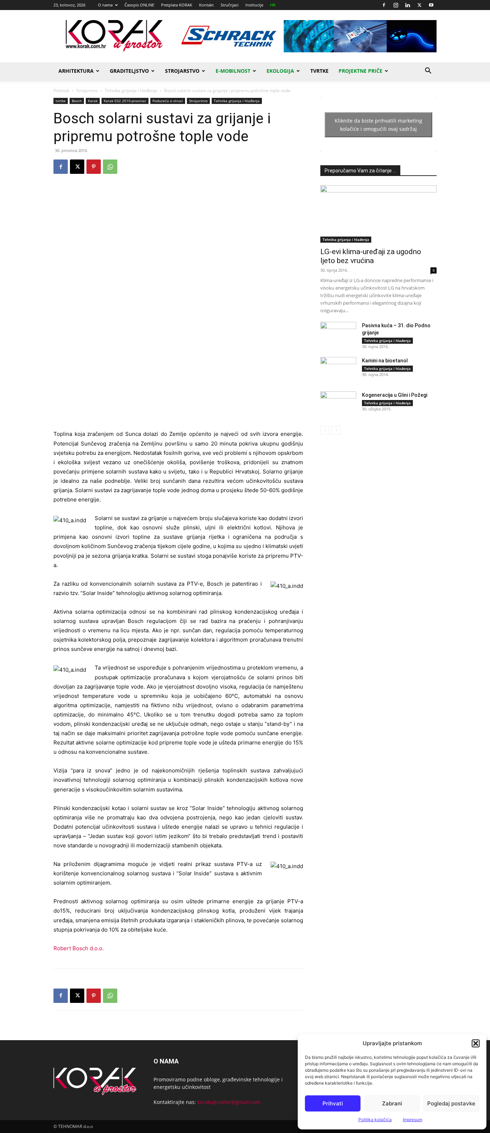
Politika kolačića (375, 1119)
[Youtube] (431, 5)
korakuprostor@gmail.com (228, 1102)
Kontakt (206, 5)
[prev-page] (324, 430)
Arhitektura (76, 70)
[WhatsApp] (110, 167)
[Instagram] (395, 5)
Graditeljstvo (129, 70)
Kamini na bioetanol (385, 360)
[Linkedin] (407, 5)
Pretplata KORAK (176, 5)
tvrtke (61, 100)
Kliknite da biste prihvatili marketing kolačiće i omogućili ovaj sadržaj (378, 124)
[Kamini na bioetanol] (338, 369)
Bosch (77, 100)
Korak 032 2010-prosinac (125, 100)
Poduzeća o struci (167, 100)
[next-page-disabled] (336, 430)
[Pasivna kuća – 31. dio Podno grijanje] (338, 334)
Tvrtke (319, 70)
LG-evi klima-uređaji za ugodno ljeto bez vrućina (370, 256)
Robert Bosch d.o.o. (78, 948)
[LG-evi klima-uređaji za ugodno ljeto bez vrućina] (378, 214)
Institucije (254, 5)
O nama (105, 5)
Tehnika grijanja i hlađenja (131, 90)
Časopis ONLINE (139, 5)
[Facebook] (383, 5)
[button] (475, 1043)
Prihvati (332, 1103)
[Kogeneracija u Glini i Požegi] (338, 403)
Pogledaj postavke (451, 1103)
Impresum (412, 1119)
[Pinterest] (93, 167)
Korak (93, 100)
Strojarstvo (182, 70)
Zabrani (392, 1103)
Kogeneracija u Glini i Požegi (394, 395)
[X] (419, 5)
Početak (61, 90)
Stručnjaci (230, 5)
